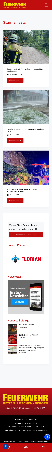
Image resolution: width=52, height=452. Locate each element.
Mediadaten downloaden (26, 235)
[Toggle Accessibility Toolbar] (47, 436)
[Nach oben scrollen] (26, 447)
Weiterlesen (16, 81)
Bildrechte (40, 427)
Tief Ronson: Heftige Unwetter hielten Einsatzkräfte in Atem (22, 190)
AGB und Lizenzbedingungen (26, 423)
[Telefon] (8, 447)
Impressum (19, 420)
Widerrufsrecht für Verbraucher (33, 430)
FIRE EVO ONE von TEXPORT (28, 335)
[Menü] (47, 5)
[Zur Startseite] (15, 5)
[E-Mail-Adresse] (43, 447)
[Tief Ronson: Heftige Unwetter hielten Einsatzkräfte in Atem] (26, 168)
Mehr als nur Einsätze (26, 325)
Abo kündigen (10, 430)
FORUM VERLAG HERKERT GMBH (29, 442)
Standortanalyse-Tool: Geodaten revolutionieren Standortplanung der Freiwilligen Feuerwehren (31, 347)
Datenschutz (32, 420)
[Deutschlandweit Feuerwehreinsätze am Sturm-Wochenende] (26, 47)
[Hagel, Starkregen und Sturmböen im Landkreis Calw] (26, 107)
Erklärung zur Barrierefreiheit (20, 427)
